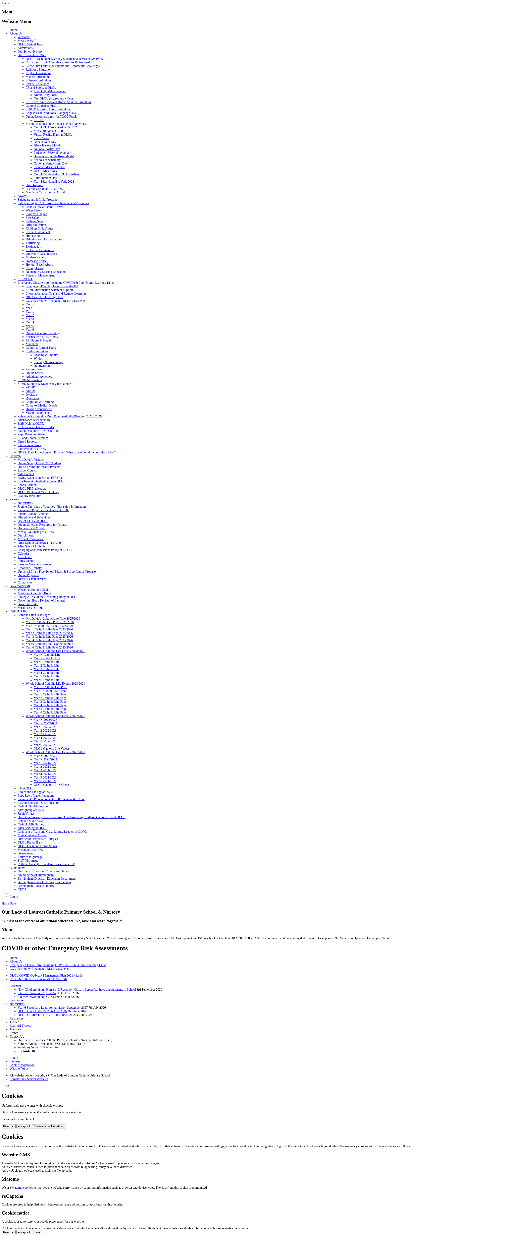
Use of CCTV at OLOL (33, 521)
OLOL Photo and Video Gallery (38, 492)
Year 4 (30, 322)
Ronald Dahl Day (45, 141)
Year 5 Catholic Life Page (50, 708)
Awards (23, 196)
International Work (29, 445)
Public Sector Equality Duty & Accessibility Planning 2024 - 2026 (60, 416)
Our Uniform (26, 535)
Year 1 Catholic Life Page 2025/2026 (49, 629)
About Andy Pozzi (45, 95)
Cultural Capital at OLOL (42, 105)
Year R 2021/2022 (45, 759)
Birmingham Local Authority (36, 885)
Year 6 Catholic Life (46, 680)
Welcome (24, 37)
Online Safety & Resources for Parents (42, 524)
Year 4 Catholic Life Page (50, 705)
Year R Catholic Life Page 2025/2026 (49, 625)
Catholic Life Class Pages (34, 615)
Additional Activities (39, 376)
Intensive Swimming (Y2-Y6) (37, 993)
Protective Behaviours (40, 250)
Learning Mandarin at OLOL (44, 188)
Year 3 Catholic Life (46, 669)
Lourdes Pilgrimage (30, 857)
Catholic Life (18, 611)
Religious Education (38, 69)
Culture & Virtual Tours (41, 347)
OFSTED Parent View (32, 578)
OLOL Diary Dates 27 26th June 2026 (42, 1011)
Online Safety (34, 373)
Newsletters (25, 503)
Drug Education (36, 225)
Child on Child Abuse (39, 228)
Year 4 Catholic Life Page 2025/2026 (49, 640)
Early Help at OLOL (31, 423)
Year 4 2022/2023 (45, 737)
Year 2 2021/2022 (45, 766)
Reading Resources (30, 495)
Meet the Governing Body (34, 593)
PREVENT (25, 279)
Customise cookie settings (49, 1126)
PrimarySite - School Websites (29, 1079)
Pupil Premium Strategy (33, 434)
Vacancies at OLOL (30, 607)
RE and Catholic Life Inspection (38, 430)
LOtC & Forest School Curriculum (48, 109)
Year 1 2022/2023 (45, 727)
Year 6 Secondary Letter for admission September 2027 (53, 1007)
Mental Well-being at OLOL (36, 532)
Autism (30, 391)
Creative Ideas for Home (49, 167)
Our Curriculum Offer (32, 55)
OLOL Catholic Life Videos (51, 748)
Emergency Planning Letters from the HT (52, 286)
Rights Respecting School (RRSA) (40, 477)
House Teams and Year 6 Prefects (39, 467)
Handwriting (42, 365)
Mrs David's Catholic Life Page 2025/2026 (53, 618)
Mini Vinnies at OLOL (32, 835)
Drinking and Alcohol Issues (44, 239)
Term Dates (25, 557)
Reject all (8, 1126)
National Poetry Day (47, 149)
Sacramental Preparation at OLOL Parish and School (51, 799)
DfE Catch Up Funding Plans (44, 297)
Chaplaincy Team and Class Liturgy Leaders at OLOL (52, 831)
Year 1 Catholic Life (46, 662)
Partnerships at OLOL (32, 448)
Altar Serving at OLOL (32, 828)
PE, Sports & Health (39, 340)
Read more (16, 1000)
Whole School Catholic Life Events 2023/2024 (55, 683)
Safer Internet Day (45, 178)
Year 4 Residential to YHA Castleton (57, 174)
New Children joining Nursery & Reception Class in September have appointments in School (77, 989)
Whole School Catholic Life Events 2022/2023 (55, 716)
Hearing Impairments (39, 409)
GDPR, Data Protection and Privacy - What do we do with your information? (67, 452)
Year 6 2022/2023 (45, 745)
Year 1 (30, 311)
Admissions (25, 48)
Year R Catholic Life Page (50, 690)
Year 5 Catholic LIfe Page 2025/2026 (49, 643)
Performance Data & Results (36, 427)
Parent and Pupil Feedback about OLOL (43, 510)
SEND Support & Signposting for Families (45, 383)
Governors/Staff (20, 586)
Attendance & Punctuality (34, 420)
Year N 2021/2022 (45, 755)
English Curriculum (38, 73)
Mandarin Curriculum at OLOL (46, 192)
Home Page (9, 903)
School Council (27, 470)
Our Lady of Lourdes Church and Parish (43, 871)
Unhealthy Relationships (41, 253)
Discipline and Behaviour (34, 517)
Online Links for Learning (42, 333)
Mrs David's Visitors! (31, 459)
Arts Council (26, 474)
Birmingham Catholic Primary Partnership (44, 882)
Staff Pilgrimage (28, 860)
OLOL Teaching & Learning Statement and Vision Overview (64, 58)
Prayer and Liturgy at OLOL (36, 792)
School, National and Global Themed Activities (56, 123)
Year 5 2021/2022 (45, 777)
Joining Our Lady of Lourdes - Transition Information (52, 506)
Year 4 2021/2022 (45, 774)
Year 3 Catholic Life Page (50, 701)
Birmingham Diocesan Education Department (46, 878)
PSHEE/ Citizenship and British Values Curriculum (58, 102)
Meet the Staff (27, 40)
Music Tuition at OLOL (49, 131)
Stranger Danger (36, 214)
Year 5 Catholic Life (46, 676)
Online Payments (28, 575)
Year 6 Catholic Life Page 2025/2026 (49, 647)
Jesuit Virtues (26, 813)
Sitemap (15, 1061)
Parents (14, 499)
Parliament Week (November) (52, 152)
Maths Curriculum (37, 76)
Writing (38, 358)
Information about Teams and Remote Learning (56, 293)
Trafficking (33, 243)
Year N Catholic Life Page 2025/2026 (50, 622)
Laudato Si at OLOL (31, 820)
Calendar (23, 553)
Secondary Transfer (30, 568)
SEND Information (30, 380)
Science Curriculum (38, 80)
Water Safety (34, 210)
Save (37, 1232)
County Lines (34, 268)
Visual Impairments (38, 412)
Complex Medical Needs (41, 405)
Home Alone (34, 235)
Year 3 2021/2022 (45, 770)
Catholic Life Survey (31, 824)
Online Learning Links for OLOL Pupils (51, 116)
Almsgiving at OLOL (31, 810)
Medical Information (31, 539)
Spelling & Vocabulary (48, 362)
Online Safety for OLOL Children (39, 463)
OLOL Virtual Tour (30, 44)
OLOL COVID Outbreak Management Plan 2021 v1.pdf (46, 975)
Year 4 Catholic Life (46, 672)
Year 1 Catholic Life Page (50, 694)
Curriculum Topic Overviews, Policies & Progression (59, 62)
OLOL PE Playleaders (32, 488)
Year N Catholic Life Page (50, 687)
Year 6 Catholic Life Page (50, 712)
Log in (14, 896)
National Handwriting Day (51, 163)
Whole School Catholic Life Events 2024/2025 (55, 651)
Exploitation (33, 246)
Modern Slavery (36, 257)
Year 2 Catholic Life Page (50, 698)
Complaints (25, 582)
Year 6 (30, 329)
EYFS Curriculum (37, 84)
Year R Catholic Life (47, 658)
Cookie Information (22, 1065)
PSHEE (39, 120)
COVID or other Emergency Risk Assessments (55, 300)
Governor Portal (28, 604)
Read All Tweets (20, 1025)
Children (15, 456)
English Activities (37, 351)
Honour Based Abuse (39, 264)
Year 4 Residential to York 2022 (54, 181)
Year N (30, 304)
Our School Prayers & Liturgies (38, 839)
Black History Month (47, 145)
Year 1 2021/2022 (45, 763)
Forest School (26, 560)
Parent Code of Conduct (33, 513)
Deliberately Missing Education (46, 271)
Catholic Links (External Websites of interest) (46, 864)
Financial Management (40, 275)
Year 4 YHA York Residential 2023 (56, 127)
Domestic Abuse (36, 261)
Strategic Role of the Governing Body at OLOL (48, 597)
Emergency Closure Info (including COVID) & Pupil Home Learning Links (66, 282)
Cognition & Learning (40, 402)
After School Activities (32, 546)
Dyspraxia (32, 398)
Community (17, 867)
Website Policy (19, 1068)
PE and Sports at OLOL (41, 87)
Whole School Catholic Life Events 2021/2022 (55, 752)
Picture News (34, 369)
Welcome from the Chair (33, 589)
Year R (30, 308)
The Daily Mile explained (50, 91)
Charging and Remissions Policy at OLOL (45, 550)
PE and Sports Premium (33, 438)
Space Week (41, 138)
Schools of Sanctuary (47, 160)
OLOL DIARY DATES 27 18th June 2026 (45, 1014)
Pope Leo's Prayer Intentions (36, 795)
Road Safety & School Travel (44, 206)
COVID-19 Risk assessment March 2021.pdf (38, 979)
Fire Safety (33, 217)
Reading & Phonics (46, 355)
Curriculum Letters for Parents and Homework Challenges (63, 66)
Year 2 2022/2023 (45, 730)
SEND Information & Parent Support (49, 290)
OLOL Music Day (45, 170)
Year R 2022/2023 (45, 723)
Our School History (30, 51)
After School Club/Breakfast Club (39, 542)
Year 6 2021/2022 (45, 781)
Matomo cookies (22, 1187)
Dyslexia (31, 394)
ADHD (30, 387)
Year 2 (30, 315)
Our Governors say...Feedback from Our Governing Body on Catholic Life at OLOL (71, 817)
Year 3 (30, 318)
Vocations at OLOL (30, 849)
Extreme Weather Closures (34, 564)
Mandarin (32, 344)
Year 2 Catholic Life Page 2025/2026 (49, 633)
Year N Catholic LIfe (47, 654)
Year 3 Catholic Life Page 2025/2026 (49, 636)
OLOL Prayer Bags (30, 842)
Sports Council (27, 485)
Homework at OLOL (31, 528)
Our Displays (34, 185)
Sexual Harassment (38, 232)
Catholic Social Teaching (33, 806)
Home (13, 30)
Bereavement (26, 853)
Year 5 (30, 326)
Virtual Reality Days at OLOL (53, 134)
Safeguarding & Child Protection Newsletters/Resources (53, 203)
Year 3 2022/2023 (45, 734)
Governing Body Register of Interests (41, 600)
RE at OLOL (26, 788)
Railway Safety (35, 221)
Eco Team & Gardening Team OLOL (41, 481)
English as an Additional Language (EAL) (52, 113)
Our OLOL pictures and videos (53, 98)
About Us (16, 33)
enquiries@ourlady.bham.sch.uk (38, 1047)
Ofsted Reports (27, 441)
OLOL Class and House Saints (37, 846)
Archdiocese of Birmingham (36, 875)
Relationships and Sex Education (38, 802)
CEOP (22, 889)
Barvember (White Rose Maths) (54, 156)
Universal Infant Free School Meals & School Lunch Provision (57, 571)
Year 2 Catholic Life (46, 665)
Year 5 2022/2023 (45, 741)
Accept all (24, 1126)
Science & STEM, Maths (42, 336)
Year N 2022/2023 (45, 719)
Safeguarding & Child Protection (38, 199)
